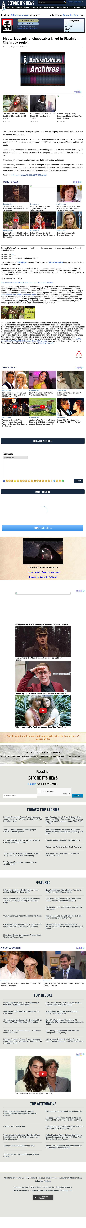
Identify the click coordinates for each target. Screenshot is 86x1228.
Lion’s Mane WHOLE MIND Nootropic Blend (18, 295)
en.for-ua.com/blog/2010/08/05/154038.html (28, 175)
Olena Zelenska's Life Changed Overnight (66, 234)
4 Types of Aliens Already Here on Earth (19, 1146)
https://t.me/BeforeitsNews (70, 756)
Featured (10, 7)
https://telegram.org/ (31, 756)
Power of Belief (49, 7)
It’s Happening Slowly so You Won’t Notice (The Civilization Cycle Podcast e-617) (64, 1127)
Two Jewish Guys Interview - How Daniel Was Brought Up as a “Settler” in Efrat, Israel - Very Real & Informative (21, 1137)
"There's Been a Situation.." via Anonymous (62, 840)
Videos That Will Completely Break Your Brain (63, 847)
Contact (33, 1178)
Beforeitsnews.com (20, 15)
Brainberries (8, 204)
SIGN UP (32, 784)
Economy (19, 7)
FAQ (27, 1178)
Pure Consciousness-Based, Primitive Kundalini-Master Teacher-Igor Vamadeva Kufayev (19, 1113)
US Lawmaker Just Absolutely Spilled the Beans (22, 916)
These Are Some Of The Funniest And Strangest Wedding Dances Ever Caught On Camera (14, 423)
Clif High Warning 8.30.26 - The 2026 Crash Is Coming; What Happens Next (21, 841)
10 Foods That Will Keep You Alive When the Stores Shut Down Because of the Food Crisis (63, 1119)
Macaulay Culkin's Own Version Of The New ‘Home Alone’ (40, 693)
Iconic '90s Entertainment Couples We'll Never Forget (68, 421)
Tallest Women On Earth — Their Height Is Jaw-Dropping (42, 234)
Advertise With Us (17, 1178)
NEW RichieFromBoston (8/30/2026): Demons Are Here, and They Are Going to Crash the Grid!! (21, 901)
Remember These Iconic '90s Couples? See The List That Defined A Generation (14, 395)
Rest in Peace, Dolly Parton (14, 1126)
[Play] (43, 551)
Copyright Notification (68, 1178)
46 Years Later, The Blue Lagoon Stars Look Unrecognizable (40, 208)
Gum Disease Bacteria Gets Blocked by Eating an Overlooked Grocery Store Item (63, 917)
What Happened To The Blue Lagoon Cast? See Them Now (40, 727)
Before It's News (20, 3)
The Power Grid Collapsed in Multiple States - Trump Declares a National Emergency (21, 855)
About (6, 1178)
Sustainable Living (63, 7)
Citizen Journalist (55, 262)
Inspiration (76, 7)
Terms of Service (51, 1178)
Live (83, 7)
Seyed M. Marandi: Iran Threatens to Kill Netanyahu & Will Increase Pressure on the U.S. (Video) (64, 926)
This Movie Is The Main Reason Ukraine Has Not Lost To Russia (15, 208)
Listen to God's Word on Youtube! (43, 572)
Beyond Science (36, 7)
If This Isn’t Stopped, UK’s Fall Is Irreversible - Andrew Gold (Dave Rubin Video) (21, 891)
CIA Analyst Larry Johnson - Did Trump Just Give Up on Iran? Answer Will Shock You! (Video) (22, 925)
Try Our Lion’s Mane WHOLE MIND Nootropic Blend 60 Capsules (27, 283)
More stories (33, 28)
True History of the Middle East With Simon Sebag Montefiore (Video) (62, 1032)
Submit (77, 796)
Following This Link (46, 343)
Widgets (47, 1181)
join (12, 254)
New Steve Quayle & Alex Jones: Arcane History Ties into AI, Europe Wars (22, 936)
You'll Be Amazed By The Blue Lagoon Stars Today (34, 1093)
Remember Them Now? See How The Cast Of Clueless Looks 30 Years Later (68, 208)
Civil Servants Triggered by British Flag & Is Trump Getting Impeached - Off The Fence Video (64, 1040)
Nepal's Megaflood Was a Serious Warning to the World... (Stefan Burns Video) (63, 891)
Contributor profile (22, 28)
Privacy (41, 1178)
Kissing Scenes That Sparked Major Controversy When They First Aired (16, 235)
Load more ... (43, 528)
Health (26, 7)
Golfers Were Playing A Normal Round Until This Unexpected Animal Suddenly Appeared (42, 422)
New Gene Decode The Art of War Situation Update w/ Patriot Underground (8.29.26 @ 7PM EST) (64, 832)
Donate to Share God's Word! (43, 577)
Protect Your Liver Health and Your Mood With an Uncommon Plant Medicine (63, 1147)
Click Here (22, 262)
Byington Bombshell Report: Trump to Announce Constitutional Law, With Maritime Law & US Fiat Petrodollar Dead (22, 819)
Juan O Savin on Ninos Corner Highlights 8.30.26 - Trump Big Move (19, 831)
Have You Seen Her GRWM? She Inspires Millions (41, 394)
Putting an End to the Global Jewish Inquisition (63, 1111)
